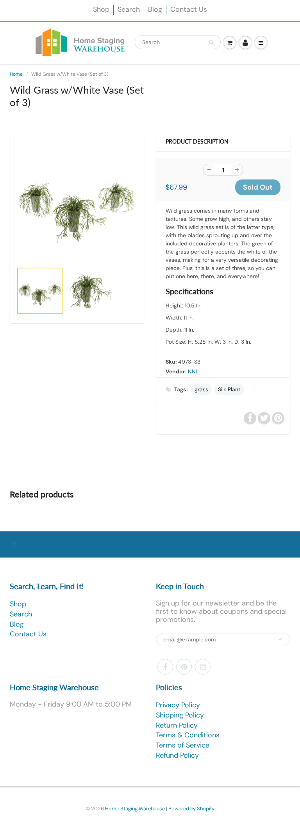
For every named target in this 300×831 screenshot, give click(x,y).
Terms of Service (182, 745)
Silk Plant (229, 389)
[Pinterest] (184, 667)
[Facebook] (165, 667)
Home (16, 74)
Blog (155, 9)
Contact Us (188, 9)
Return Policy (177, 725)
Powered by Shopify (191, 808)
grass (201, 389)
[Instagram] (203, 667)
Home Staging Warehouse (135, 808)
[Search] (211, 42)
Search (129, 9)
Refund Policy (177, 755)
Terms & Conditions (188, 735)
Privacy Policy (178, 705)
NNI (192, 371)
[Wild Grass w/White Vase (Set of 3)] (77, 201)
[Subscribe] (280, 639)
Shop (101, 9)
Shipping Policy (180, 715)
